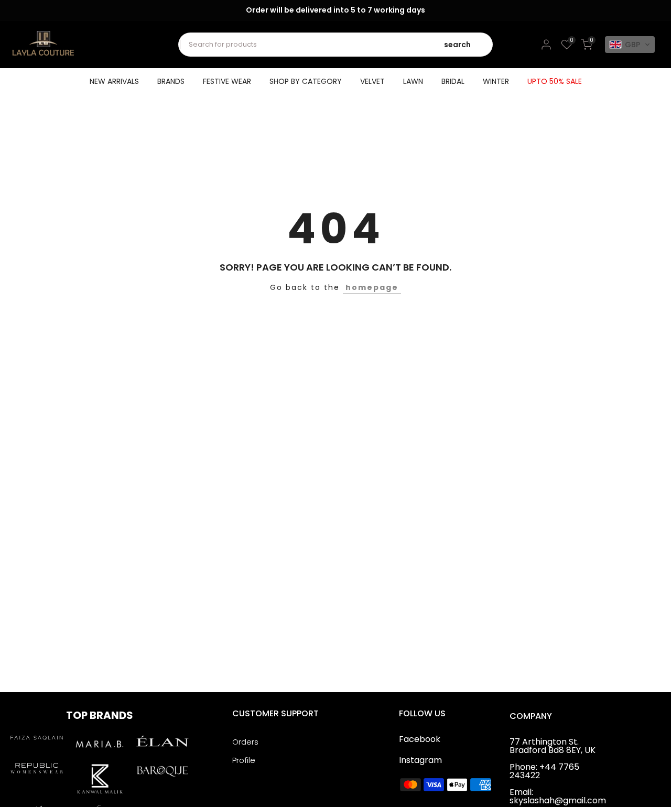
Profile (243, 760)
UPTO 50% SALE (554, 81)
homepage (371, 287)
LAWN (413, 81)
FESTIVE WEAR (227, 81)
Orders (245, 741)
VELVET (372, 81)
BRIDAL (452, 81)
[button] (630, 44)
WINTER (496, 81)
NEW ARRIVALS (114, 81)
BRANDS (171, 81)
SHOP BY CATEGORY (305, 81)
